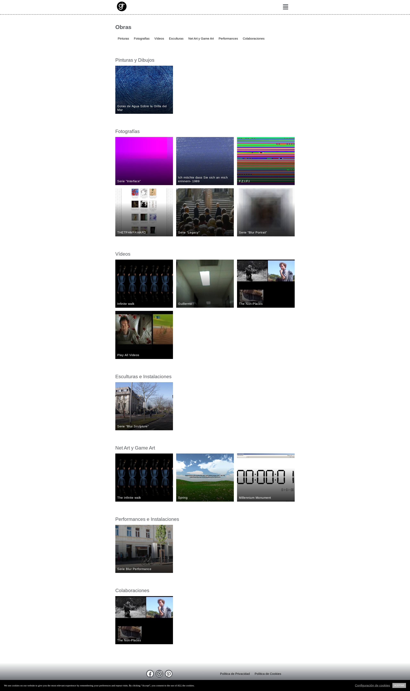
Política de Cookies (268, 673)
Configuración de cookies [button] (372, 685)
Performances (228, 38)
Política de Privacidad (235, 673)
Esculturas (176, 38)
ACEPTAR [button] (399, 685)
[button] (284, 7)
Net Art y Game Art (201, 38)
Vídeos (159, 38)
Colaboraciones (254, 38)
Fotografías (142, 38)
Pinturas (123, 38)
